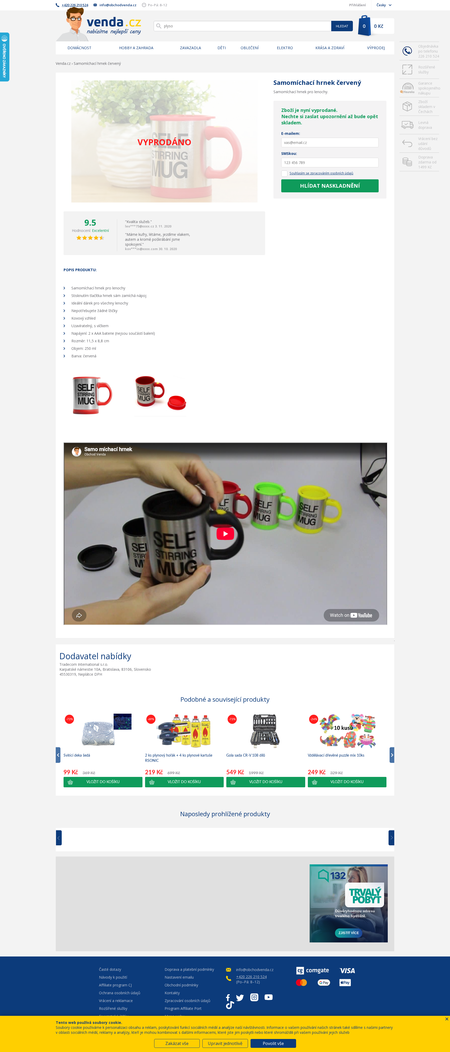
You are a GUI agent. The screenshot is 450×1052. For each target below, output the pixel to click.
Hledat (342, 26)
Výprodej (376, 47)
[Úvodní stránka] (98, 24)
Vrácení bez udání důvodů (428, 143)
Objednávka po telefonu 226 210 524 (428, 51)
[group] (103, 750)
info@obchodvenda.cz (117, 5)
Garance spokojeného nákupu (428, 88)
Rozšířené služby (426, 69)
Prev (62, 838)
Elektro (285, 47)
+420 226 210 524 (75, 5)
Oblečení (250, 47)
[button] (103, 782)
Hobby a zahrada (136, 47)
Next (389, 838)
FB (228, 997)
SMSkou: (289, 153)
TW (240, 997)
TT (230, 1005)
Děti (221, 47)
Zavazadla (190, 47)
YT (269, 997)
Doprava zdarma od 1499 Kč (427, 162)
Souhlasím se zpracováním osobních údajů (321, 173)
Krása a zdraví (329, 47)
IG (254, 997)
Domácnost (79, 47)
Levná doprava (425, 125)
